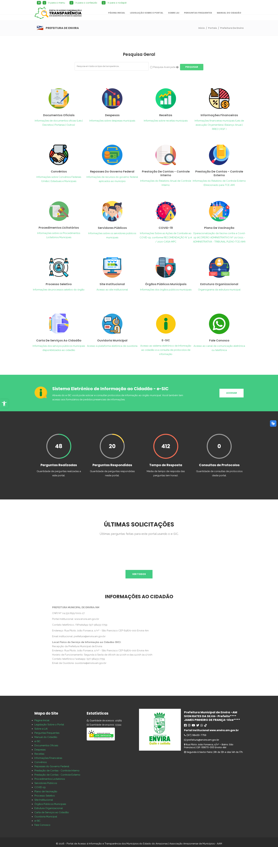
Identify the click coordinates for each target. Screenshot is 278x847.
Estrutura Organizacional (48, 808)
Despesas (40, 749)
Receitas (39, 753)
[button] (4, 403)
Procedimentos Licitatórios (49, 778)
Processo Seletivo (44, 795)
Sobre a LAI (40, 728)
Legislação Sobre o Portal (49, 724)
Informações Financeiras (48, 758)
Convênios (40, 762)
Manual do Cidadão (45, 737)
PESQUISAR (191, 67)
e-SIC (37, 741)
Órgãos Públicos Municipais (50, 804)
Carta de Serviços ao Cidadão (51, 812)
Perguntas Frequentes (46, 732)
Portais (212, 28)
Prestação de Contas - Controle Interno (56, 770)
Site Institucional (43, 799)
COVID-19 (40, 787)
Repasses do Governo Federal (51, 766)
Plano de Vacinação (45, 791)
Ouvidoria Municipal (45, 816)
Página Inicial (41, 720)
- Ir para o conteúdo (84, 2)
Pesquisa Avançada (164, 67)
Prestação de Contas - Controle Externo (57, 774)
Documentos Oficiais (46, 745)
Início (201, 28)
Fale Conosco (42, 825)
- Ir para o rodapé (114, 2)
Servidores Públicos (45, 783)
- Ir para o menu (54, 2)
